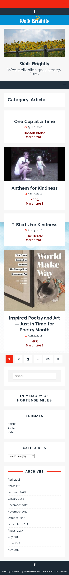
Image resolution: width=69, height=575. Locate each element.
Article (12, 423)
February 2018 (17, 492)
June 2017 (14, 543)
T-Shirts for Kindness (35, 224)
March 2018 (15, 485)
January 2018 (16, 498)
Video (11, 432)
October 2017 (16, 517)
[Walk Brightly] (34, 22)
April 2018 (14, 479)
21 (48, 359)
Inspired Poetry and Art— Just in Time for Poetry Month (34, 324)
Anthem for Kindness (35, 188)
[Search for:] (34, 376)
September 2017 (18, 524)
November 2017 (17, 511)
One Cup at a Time (34, 121)
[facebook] (34, 11)
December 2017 (17, 505)
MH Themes (60, 571)
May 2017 (13, 549)
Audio (11, 428)
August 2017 (15, 530)
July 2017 (13, 537)
